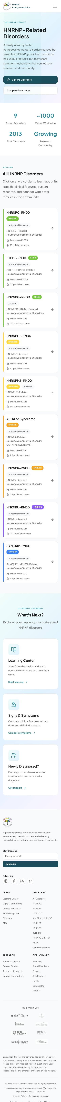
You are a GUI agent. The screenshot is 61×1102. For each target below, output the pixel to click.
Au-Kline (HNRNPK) (42, 918)
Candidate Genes (41, 947)
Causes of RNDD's (12, 908)
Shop (35, 990)
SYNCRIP (37, 932)
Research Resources (13, 971)
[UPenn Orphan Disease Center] (41, 1041)
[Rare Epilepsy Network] (41, 1033)
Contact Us (38, 985)
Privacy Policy (20, 1096)
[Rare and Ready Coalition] (19, 1041)
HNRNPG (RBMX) (41, 937)
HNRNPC (37, 928)
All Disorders (39, 898)
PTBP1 (35, 942)
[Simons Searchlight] (19, 1015)
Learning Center (10, 898)
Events (36, 981)
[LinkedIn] (22, 881)
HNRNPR (37, 923)
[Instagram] (6, 881)
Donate (36, 971)
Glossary (7, 918)
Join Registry (39, 976)
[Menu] (55, 6)
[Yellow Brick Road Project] (41, 1015)
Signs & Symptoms (12, 903)
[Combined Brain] (41, 1024)
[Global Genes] (19, 1024)
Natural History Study (13, 976)
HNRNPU (37, 903)
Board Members (41, 966)
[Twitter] (30, 881)
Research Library (11, 961)
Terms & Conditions (38, 1096)
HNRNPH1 (37, 908)
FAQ (5, 923)
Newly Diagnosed (11, 913)
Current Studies (10, 966)
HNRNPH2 (38, 913)
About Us (37, 961)
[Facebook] (14, 881)
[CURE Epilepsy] (19, 1033)
